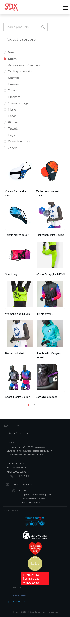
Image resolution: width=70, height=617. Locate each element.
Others (13, 148)
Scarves (13, 78)
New (11, 52)
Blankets (14, 97)
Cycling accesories (20, 71)
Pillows (13, 122)
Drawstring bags (19, 141)
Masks (12, 110)
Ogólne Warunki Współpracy (36, 494)
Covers (12, 90)
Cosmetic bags (18, 103)
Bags (11, 135)
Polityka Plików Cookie (33, 498)
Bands (12, 116)
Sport (12, 59)
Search (43, 27)
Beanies (13, 84)
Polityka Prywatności (32, 502)
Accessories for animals (24, 65)
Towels (13, 129)
